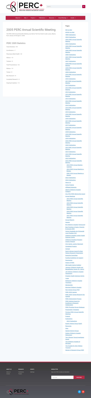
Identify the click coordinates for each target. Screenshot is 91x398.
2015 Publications (70, 112)
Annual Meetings (62, 18)
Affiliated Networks (70, 187)
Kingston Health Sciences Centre (74, 276)
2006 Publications (70, 54)
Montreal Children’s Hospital (73, 287)
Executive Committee (71, 255)
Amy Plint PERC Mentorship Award (75, 194)
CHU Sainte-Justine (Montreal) (74, 244)
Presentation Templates (72, 309)
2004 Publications (70, 44)
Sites (25, 18)
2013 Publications (70, 98)
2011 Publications (70, 85)
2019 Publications (70, 138)
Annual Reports (69, 220)
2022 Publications (70, 158)
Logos (67, 278)
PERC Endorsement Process (73, 299)
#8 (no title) (68, 30)
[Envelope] (83, 391)
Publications (42, 18)
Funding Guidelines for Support (74, 258)
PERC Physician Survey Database (74, 307)
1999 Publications (70, 34)
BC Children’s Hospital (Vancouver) (75, 224)
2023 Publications (70, 177)
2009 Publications (70, 72)
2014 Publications (70, 105)
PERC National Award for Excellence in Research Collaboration (72, 303)
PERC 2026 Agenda (71, 292)
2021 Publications (70, 151)
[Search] (83, 6)
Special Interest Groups (72, 331)
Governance (68, 260)
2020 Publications (70, 145)
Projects (33, 18)
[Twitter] (79, 391)
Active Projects (69, 185)
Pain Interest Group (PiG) (72, 290)
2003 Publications (70, 37)
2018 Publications (70, 132)
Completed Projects (71, 246)
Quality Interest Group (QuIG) (73, 323)
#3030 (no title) (69, 32)
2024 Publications (70, 180)
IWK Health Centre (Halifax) (73, 265)
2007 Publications (70, 61)
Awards (72, 18)
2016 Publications (70, 118)
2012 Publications (70, 92)
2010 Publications (70, 79)
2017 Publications (70, 125)
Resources (51, 18)
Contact (67, 249)
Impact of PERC (69, 262)
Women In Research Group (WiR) (74, 350)
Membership (69, 285)
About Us (17, 18)
